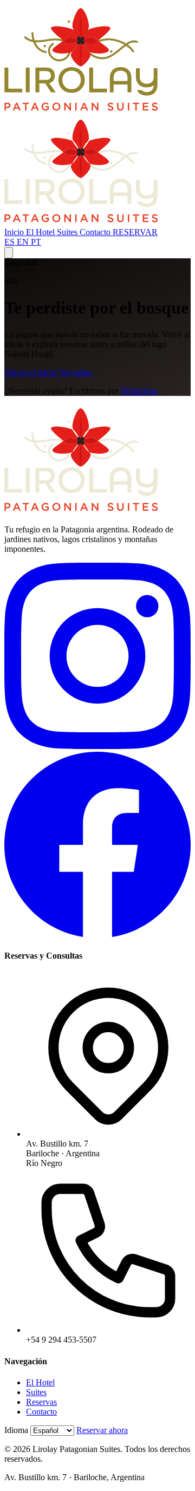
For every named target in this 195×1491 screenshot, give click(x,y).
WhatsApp (139, 390)
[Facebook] (97, 934)
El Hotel (41, 232)
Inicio (15, 232)
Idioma (16, 1430)
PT (36, 241)
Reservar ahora (102, 1430)
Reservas (41, 1402)
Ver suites (75, 372)
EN (24, 241)
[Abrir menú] (8, 252)
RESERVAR (135, 232)
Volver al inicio (30, 372)
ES (10, 241)
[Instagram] (97, 746)
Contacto (96, 232)
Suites (68, 232)
